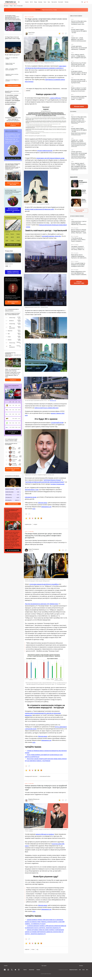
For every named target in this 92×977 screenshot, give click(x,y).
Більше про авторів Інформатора (79, 210)
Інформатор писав (30, 497)
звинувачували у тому (31, 489)
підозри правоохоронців (44, 150)
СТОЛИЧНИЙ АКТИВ (57, 422)
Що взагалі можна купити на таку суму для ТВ (13, 210)
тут (33, 742)
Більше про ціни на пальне (13, 432)
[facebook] (5, 969)
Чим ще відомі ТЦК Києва (13, 158)
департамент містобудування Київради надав (50, 158)
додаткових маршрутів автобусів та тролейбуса (44, 584)
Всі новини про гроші (13, 244)
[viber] (19, 969)
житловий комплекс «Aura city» (51, 236)
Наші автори (31, 969)
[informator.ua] (10, 2)
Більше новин (79, 106)
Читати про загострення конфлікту (13, 124)
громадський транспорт (31, 776)
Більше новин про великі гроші (13, 469)
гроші (32, 949)
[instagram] (8, 969)
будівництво (28, 524)
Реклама (66, 2)
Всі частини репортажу (13, 550)
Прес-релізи (54, 2)
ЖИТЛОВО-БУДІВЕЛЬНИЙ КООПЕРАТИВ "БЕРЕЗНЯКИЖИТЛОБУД (44, 482)
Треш (49, 2)
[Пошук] (87, 2)
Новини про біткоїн (13, 504)
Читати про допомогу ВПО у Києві (13, 183)
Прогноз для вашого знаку (13, 302)
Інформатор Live (46, 740)
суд (37, 949)
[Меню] (19, 2)
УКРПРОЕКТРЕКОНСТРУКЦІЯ (52, 480)
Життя (31, 2)
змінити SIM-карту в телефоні (45, 834)
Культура (40, 2)
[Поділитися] (63, 33)
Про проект (60, 2)
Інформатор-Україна (73, 969)
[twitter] (12, 969)
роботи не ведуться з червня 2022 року (46, 408)
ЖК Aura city (53, 400)
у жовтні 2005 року (55, 98)
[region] (13, 269)
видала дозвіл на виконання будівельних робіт (39, 209)
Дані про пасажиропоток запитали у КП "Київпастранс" (42, 604)
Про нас (25, 969)
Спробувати (13, 380)
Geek (80, 969)
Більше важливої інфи (79, 282)
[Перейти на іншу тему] (84, 2)
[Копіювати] (66, 33)
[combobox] (8, 266)
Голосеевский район (45, 776)
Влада (35, 2)
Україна (27, 2)
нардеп (35, 524)
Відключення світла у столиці (49, 9)
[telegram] (15, 969)
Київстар (27, 949)
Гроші (45, 2)
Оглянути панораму (13, 85)
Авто (87, 969)
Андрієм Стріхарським (57, 484)
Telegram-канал (42, 736)
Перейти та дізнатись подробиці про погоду (13, 272)
